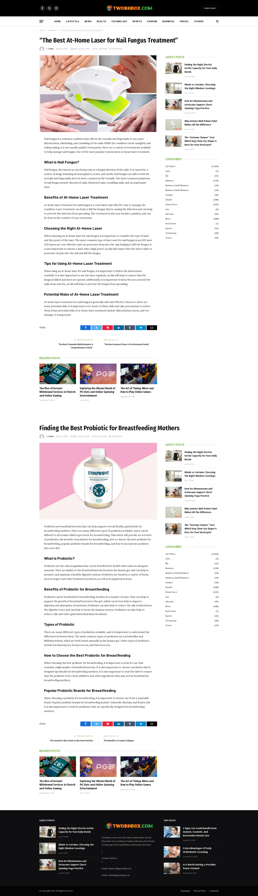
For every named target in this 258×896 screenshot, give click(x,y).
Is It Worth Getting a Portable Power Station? (199, 866)
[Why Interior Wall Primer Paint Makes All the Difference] (173, 124)
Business (168, 21)
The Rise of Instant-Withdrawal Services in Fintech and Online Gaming (57, 392)
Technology (119, 21)
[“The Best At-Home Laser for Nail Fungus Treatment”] (98, 93)
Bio (166, 175)
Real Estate (170, 223)
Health (101, 21)
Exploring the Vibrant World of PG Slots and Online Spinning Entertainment (97, 392)
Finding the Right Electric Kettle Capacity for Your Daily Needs (201, 68)
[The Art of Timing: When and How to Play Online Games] (138, 374)
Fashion (152, 21)
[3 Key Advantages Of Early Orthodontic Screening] (172, 852)
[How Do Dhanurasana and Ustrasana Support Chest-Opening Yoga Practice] (173, 104)
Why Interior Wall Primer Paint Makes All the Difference (201, 123)
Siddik (51, 49)
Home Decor (171, 204)
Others (199, 21)
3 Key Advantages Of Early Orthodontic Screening (197, 850)
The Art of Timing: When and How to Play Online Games (137, 390)
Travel (184, 21)
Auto (167, 171)
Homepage (185, 890)
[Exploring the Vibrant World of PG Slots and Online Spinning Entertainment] (98, 374)
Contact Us (214, 890)
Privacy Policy (200, 890)
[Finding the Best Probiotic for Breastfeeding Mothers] (98, 481)
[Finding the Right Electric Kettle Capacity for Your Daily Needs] (173, 68)
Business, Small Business (177, 185)
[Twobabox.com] (129, 8)
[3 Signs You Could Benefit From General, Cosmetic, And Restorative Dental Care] (172, 832)
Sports (137, 21)
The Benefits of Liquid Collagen (119, 740)
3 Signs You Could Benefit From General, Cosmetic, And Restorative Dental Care (199, 832)
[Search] (217, 21)
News (88, 21)
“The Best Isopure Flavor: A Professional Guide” (127, 344)
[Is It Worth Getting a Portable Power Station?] (172, 868)
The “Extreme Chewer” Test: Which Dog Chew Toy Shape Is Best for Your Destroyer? (201, 141)
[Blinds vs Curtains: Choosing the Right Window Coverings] (173, 88)
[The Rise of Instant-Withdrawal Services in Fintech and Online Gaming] (57, 374)
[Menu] (41, 21)
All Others (170, 166)
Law (167, 209)
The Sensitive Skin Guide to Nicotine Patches (71, 740)
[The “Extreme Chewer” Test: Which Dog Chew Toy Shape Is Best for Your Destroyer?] (173, 141)
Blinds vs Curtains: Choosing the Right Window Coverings (200, 86)
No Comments (101, 49)
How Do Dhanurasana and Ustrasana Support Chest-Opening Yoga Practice (199, 104)
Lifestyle (72, 21)
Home (57, 21)
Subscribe (210, 8)
